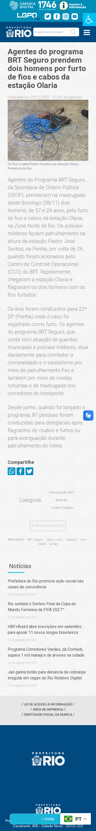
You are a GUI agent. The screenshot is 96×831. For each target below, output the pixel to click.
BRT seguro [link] (35, 539)
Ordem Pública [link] (62, 508)
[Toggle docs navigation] (87, 32)
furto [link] (84, 539)
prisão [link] (54, 544)
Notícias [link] (62, 500)
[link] (89, 19)
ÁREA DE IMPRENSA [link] (48, 709)
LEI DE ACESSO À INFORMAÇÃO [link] (48, 704)
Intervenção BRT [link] (61, 492)
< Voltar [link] (48, 819)
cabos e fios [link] (55, 539)
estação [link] (72, 539)
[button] (73, 32)
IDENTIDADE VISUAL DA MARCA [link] (48, 714)
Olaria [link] (42, 544)
